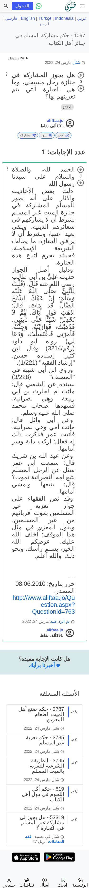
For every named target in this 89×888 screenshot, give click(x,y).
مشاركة (25, 135)
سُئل (76, 62)
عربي (82, 18)
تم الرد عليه (60, 621)
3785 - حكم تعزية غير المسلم (45, 740)
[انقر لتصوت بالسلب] (81, 88)
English (28, 18)
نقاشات (26, 885)
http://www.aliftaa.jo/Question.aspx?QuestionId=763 (44, 604)
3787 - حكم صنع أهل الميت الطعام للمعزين (41, 714)
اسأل (44, 885)
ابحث (62, 885)
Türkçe (45, 18)
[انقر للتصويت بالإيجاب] (81, 75)
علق (44, 135)
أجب (61, 135)
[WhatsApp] (39, 6)
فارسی (11, 18)
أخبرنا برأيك (42, 665)
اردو (44, 23)
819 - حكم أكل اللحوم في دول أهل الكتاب (43, 794)
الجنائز (67, 107)
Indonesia (64, 18)
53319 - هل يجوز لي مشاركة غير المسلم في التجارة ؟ (42, 822)
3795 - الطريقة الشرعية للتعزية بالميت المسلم (47, 766)
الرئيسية (80, 885)
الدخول (22, 5)
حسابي (9, 885)
